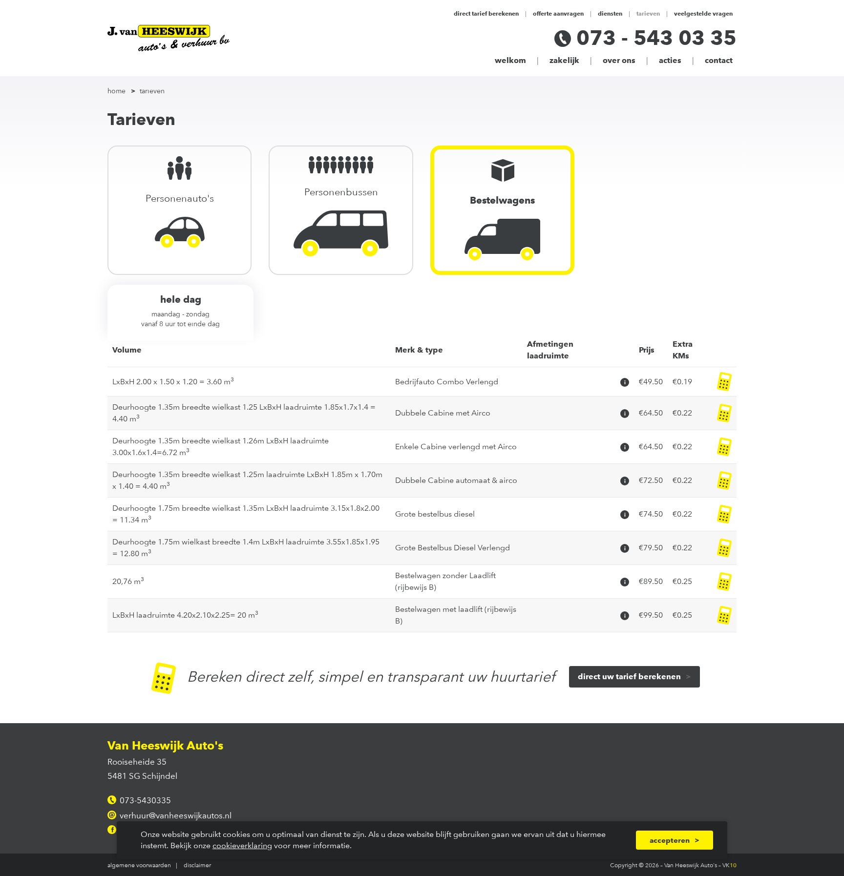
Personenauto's (180, 198)
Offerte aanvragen (558, 13)
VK (729, 864)
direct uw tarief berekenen (629, 676)
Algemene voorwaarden (139, 864)
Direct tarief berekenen (486, 13)
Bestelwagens (502, 200)
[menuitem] (122, 91)
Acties (670, 60)
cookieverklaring (242, 845)
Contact (719, 60)
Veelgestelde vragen (703, 13)
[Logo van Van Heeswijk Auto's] (168, 38)
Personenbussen (341, 192)
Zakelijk (564, 60)
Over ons (619, 60)
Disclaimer (197, 864)
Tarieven (648, 13)
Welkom (510, 60)
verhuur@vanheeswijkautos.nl (176, 815)
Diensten (610, 13)
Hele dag (180, 310)
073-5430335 (145, 800)
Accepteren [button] (670, 840)
